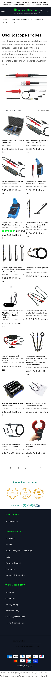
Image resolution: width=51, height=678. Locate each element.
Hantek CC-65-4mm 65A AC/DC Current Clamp (36, 183)
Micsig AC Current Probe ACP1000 (36, 445)
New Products (11, 521)
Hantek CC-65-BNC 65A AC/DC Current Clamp (12, 224)
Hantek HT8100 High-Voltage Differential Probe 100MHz (13, 358)
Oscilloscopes (35, 19)
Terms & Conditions (14, 623)
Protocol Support (13, 563)
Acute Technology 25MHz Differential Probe (12, 183)
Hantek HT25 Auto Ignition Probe (37, 269)
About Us (9, 592)
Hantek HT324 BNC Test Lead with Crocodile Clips (36, 312)
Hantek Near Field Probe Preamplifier (12, 404)
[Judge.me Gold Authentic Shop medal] (12, 493)
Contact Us (10, 598)
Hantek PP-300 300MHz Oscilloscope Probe (36, 404)
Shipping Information (15, 575)
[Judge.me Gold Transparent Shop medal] (25, 493)
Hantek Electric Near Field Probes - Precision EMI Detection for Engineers (37, 225)
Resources (10, 569)
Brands (8, 544)
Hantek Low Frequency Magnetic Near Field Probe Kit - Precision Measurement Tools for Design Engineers (37, 360)
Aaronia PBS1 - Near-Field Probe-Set (13, 142)
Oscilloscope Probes (11, 23)
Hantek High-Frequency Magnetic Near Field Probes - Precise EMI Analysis (13, 270)
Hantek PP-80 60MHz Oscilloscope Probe (11, 445)
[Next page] (40, 468)
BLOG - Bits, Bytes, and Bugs (18, 551)
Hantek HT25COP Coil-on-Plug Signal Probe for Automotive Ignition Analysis (13, 314)
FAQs (7, 557)
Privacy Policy (11, 604)
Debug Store (29, 666)
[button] (3, 11)
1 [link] (11, 468)
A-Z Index (10, 538)
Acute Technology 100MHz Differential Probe (37, 142)
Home (5, 19)
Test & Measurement (18, 19)
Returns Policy (12, 610)
